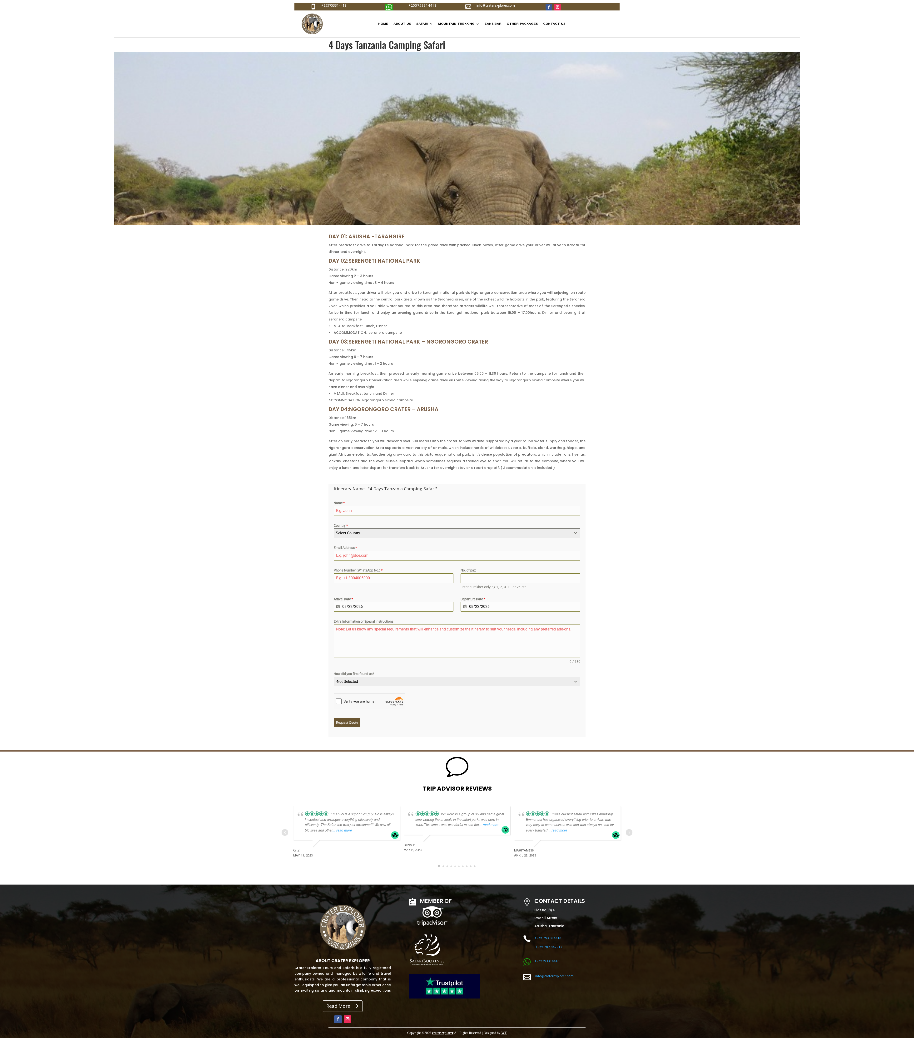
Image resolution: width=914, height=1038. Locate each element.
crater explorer (442, 1033)
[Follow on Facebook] (549, 7)
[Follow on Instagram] (557, 7)
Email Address (345, 548)
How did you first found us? (354, 674)
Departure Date (473, 599)
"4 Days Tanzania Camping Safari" (402, 489)
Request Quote (347, 722)
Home (383, 23)
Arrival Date (343, 599)
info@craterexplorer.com (496, 5)
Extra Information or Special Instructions (363, 621)
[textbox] (452, 533)
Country (341, 525)
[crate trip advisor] (431, 926)
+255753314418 (333, 5)
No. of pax (468, 570)
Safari (422, 23)
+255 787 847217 (548, 947)
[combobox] (457, 533)
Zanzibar (493, 23)
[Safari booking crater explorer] (427, 967)
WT (504, 1033)
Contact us (554, 23)
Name (339, 503)
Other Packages (522, 23)
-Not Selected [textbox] (347, 681)
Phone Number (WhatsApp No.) (358, 570)
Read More (338, 1006)
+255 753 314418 (547, 937)
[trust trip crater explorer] (444, 997)
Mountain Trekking (456, 23)
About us (402, 23)
